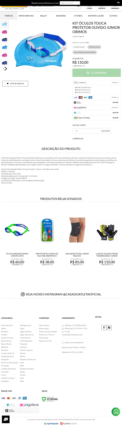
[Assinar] (85, 3)
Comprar (98, 73)
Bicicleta (4, 350)
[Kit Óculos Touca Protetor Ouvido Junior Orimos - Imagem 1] (4, 24)
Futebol (4, 335)
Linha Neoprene (26, 341)
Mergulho (24, 344)
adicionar (18, 275)
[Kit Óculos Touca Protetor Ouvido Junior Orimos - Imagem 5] (4, 55)
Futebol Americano (8, 369)
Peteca (22, 353)
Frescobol (5, 366)
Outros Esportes (26, 350)
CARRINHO (115, 5)
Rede (22, 366)
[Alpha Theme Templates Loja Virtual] (68, 423)
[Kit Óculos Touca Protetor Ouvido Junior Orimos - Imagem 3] (4, 39)
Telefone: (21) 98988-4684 (75, 325)
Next (6, 69)
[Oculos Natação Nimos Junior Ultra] (17, 243)
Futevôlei (5, 372)
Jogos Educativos (26, 335)
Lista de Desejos (17, 84)
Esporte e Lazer (7, 338)
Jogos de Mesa (25, 331)
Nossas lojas (44, 328)
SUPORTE (101, 8)
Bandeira (4, 331)
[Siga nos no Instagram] (109, 327)
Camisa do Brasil (7, 353)
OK (105, 131)
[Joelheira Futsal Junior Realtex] (77, 243)
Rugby (22, 372)
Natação (23, 347)
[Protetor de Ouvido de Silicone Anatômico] (47, 243)
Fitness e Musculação (9, 362)
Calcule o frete (79, 125)
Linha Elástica (25, 338)
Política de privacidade (48, 331)
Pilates (22, 356)
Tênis (22, 378)
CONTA (89, 8)
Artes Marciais (7, 325)
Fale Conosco (44, 325)
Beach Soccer (6, 341)
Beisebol (4, 347)
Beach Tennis (6, 344)
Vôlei (22, 381)
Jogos (22, 328)
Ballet (3, 328)
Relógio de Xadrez (27, 369)
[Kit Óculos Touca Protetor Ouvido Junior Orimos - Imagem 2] (4, 32)
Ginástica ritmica (8, 378)
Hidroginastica (25, 325)
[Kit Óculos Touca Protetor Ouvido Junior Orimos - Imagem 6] (4, 63)
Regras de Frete (45, 341)
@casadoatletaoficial (82, 294)
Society (23, 375)
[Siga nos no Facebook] (104, 327)
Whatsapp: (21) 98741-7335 (75, 328)
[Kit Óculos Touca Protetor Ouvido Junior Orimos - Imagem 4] (4, 47)
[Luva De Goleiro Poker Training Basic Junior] (107, 243)
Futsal (3, 375)
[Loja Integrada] (51, 424)
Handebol (5, 381)
